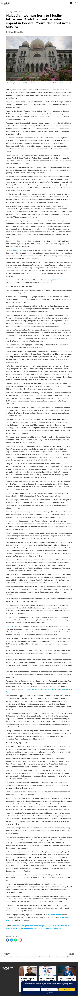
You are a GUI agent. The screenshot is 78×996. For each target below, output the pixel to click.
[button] (71, 2)
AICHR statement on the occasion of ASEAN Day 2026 (47, 980)
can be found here (55, 915)
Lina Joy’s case (11, 626)
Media (21, 12)
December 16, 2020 (48, 280)
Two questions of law (14, 250)
